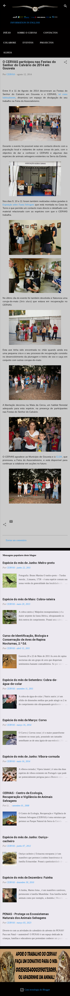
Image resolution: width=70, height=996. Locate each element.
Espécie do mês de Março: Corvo (25, 720)
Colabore (9, 42)
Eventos (28, 42)
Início (7, 33)
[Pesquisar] (65, 7)
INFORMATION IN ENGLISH (25, 22)
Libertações (39, 529)
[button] (65, 62)
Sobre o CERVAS (27, 33)
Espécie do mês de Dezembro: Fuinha (28, 877)
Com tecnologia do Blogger (37, 990)
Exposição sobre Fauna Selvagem (18, 204)
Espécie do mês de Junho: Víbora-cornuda (31, 756)
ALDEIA (7, 52)
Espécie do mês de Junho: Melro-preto (29, 563)
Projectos (47, 42)
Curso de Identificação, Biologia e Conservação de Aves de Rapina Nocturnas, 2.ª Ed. (25, 639)
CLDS (59, 457)
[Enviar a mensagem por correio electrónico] (11, 522)
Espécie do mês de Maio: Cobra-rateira (29, 599)
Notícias (52, 529)
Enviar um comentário (16, 540)
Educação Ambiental (20, 529)
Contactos (50, 33)
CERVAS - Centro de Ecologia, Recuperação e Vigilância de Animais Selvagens (27, 796)
